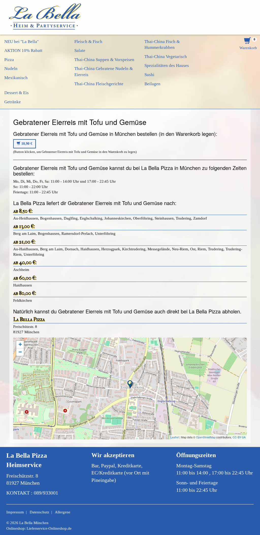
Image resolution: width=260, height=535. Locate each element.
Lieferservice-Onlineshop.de (49, 528)
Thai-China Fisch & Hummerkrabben (162, 44)
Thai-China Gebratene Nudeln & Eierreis (103, 71)
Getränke (12, 101)
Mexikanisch (16, 77)
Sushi (149, 74)
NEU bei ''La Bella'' (21, 41)
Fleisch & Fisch (88, 41)
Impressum (15, 512)
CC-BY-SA (239, 437)
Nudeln (11, 68)
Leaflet (174, 437)
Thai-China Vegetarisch (165, 56)
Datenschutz (39, 512)
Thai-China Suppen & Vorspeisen (104, 59)
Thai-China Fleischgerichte (98, 83)
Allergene (62, 512)
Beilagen (152, 83)
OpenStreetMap (206, 437)
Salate (79, 50)
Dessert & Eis (16, 92)
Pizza (9, 59)
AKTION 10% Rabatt (23, 50)
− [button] (20, 352)
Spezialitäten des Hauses (166, 65)
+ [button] (20, 344)
